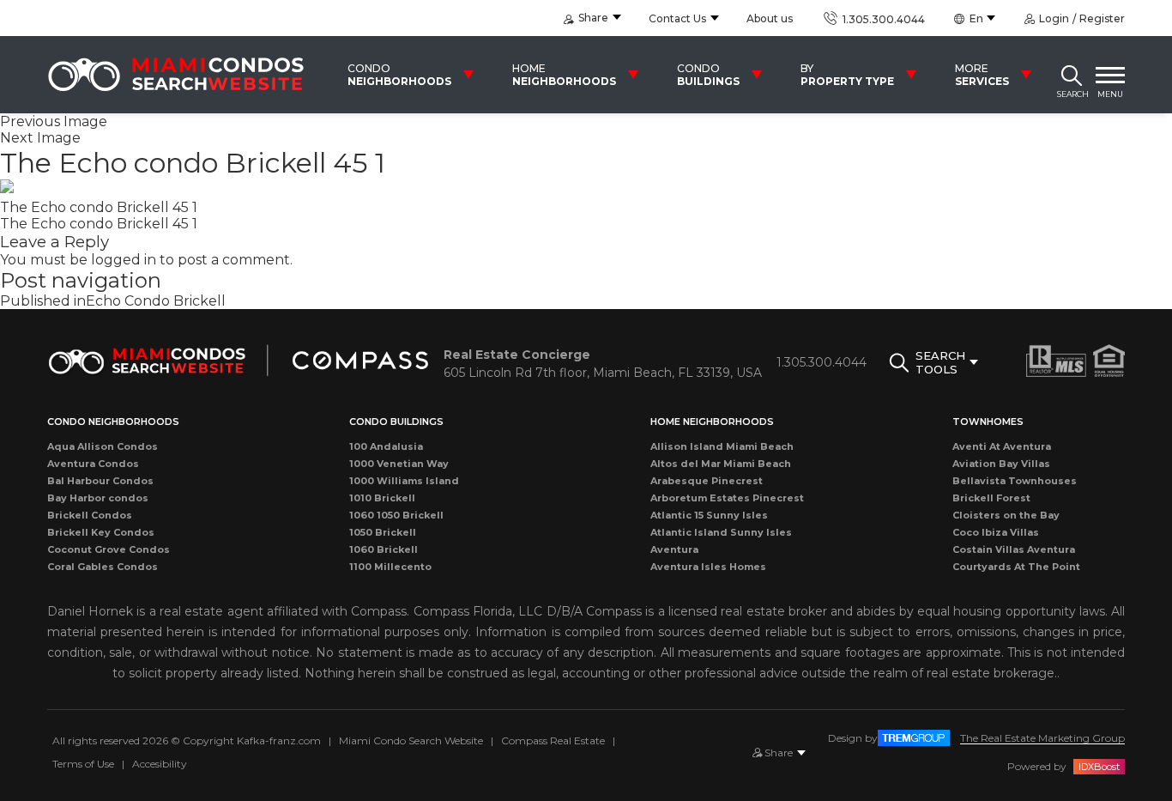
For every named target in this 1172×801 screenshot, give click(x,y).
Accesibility (159, 763)
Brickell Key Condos (100, 532)
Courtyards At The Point (1016, 567)
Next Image (40, 138)
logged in (123, 260)
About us (769, 18)
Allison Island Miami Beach (722, 446)
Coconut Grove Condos (108, 549)
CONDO (399, 75)
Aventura (674, 549)
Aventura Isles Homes (708, 567)
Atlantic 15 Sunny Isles (709, 515)
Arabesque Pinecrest (706, 481)
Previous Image (53, 121)
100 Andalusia (386, 446)
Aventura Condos (93, 464)
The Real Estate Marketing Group (1042, 737)
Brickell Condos (89, 515)
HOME (564, 75)
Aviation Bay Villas (1001, 464)
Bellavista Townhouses (1014, 481)
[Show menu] (1110, 75)
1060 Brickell (383, 549)
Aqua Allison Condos (102, 446)
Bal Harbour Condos (100, 481)
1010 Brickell (382, 498)
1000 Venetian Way (399, 464)
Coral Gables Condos (102, 567)
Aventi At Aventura (1001, 446)
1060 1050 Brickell (396, 515)
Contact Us (677, 18)
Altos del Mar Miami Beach (720, 464)
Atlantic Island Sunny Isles (721, 532)
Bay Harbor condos (97, 498)
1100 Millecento (390, 567)
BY (847, 75)
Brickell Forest (991, 498)
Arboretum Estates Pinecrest (727, 498)
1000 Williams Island (404, 481)
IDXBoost (1099, 767)
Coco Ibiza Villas (995, 532)
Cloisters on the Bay (1006, 515)
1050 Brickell (382, 532)
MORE (982, 75)
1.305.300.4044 (882, 19)
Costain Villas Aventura (1013, 549)
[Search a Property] (1071, 75)
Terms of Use (83, 763)
